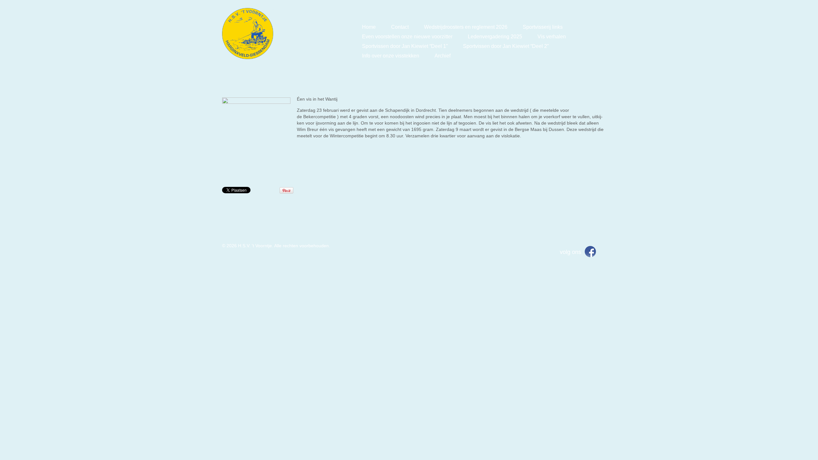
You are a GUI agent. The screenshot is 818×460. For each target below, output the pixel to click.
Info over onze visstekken (390, 55)
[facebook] (590, 251)
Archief (443, 55)
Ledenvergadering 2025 (495, 36)
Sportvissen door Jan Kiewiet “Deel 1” (405, 46)
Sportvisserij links (543, 27)
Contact (400, 27)
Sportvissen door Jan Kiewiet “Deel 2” (506, 46)
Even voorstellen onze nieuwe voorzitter (407, 36)
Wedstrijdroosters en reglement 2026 (465, 27)
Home (369, 27)
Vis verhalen (551, 36)
